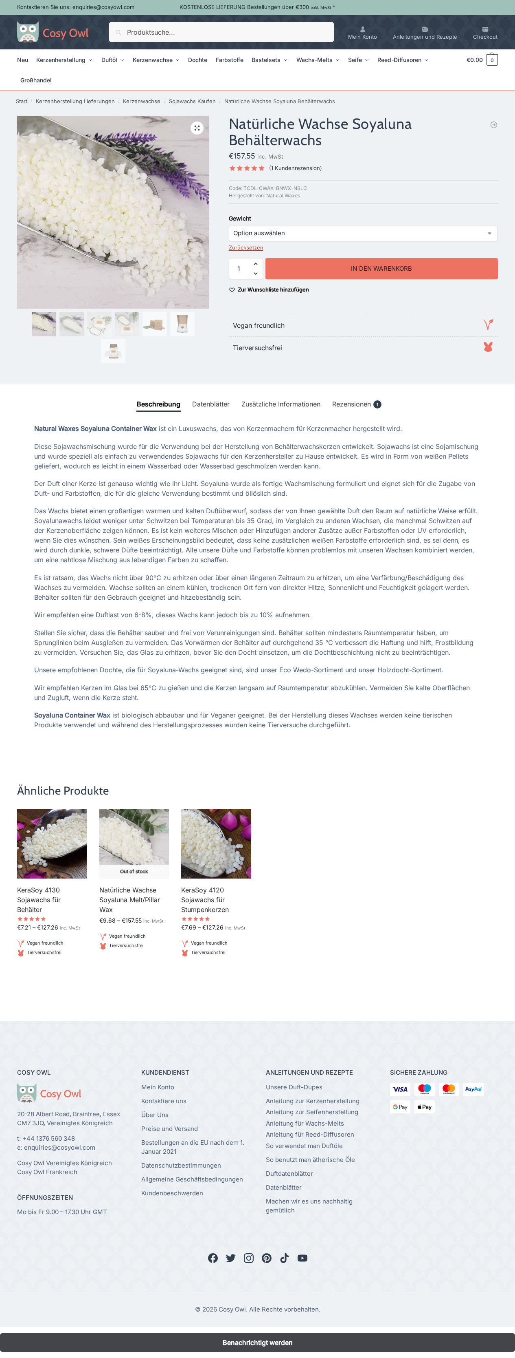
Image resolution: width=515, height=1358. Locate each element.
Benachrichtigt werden (134, 965)
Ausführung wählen (52, 972)
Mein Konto (362, 36)
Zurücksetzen (246, 247)
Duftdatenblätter (289, 1173)
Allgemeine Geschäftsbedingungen (192, 1179)
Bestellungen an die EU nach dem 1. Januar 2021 (192, 1147)
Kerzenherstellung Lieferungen (75, 101)
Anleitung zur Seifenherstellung (312, 1112)
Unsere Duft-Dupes (294, 1087)
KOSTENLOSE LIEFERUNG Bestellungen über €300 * (257, 7)
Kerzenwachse (141, 101)
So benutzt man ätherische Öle (310, 1160)
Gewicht (240, 218)
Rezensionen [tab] (355, 404)
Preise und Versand (169, 1129)
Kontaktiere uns (163, 1101)
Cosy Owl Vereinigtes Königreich (64, 1163)
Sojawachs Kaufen (192, 101)
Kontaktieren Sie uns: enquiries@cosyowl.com (75, 7)
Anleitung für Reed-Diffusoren (310, 1134)
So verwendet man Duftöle (304, 1146)
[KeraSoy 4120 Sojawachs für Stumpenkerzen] (216, 844)
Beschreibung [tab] (158, 404)
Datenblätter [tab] (211, 404)
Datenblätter (284, 1187)
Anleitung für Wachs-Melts (305, 1123)
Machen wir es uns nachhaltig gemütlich (309, 1205)
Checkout (485, 36)
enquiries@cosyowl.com (59, 1147)
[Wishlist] (75, 821)
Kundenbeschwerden (172, 1193)
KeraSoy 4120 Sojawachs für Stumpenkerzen (205, 900)
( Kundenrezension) (295, 168)
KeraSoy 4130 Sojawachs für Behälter (39, 900)
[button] (478, 60)
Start (21, 101)
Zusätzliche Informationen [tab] (280, 404)
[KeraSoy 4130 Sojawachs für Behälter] (494, 125)
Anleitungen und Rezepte (425, 36)
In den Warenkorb (381, 268)
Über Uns (155, 1115)
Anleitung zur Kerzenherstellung (312, 1101)
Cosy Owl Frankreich (47, 1172)
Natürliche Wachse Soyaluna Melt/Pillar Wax (129, 900)
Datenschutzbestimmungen (181, 1165)
